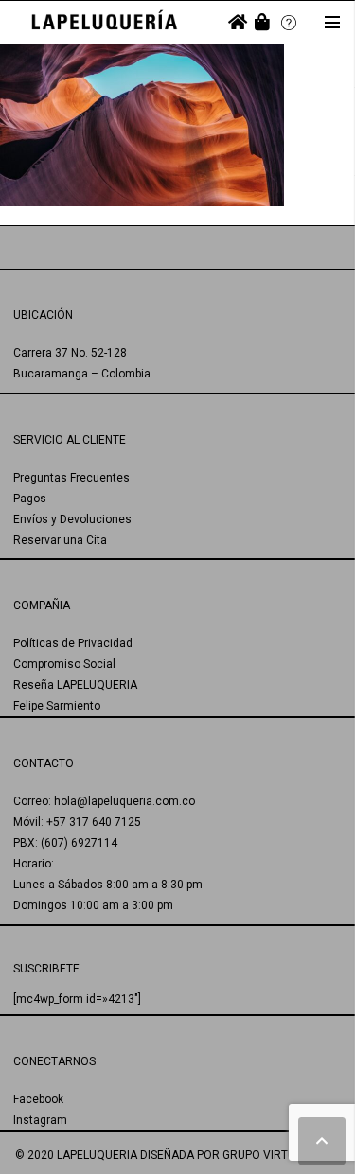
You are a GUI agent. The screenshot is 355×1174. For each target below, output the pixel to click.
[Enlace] (104, 22)
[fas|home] (237, 22)
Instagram (40, 1120)
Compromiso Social (64, 664)
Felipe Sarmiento (56, 705)
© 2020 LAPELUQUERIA (76, 1155)
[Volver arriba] (322, 1141)
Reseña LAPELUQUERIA (75, 685)
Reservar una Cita (60, 540)
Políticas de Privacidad (73, 643)
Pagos (29, 498)
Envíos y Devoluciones (72, 519)
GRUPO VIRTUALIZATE (280, 1155)
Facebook (38, 1099)
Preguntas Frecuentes (71, 477)
